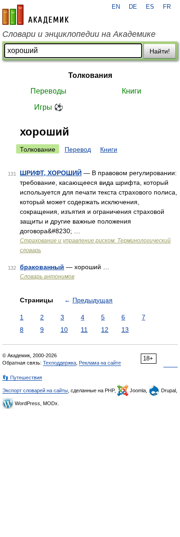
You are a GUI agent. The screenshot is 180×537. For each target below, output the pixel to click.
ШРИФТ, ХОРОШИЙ (51, 173)
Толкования (90, 75)
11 (84, 329)
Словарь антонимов (47, 276)
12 (104, 329)
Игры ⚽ (48, 107)
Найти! (160, 51)
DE (133, 7)
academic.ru (35, 15)
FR (167, 7)
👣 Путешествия (22, 377)
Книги (131, 91)
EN (116, 7)
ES (150, 7)
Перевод (78, 149)
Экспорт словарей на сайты (35, 390)
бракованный (42, 267)
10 (64, 329)
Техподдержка (59, 363)
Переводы (48, 91)
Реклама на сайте (100, 363)
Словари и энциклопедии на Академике (79, 34)
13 (125, 329)
